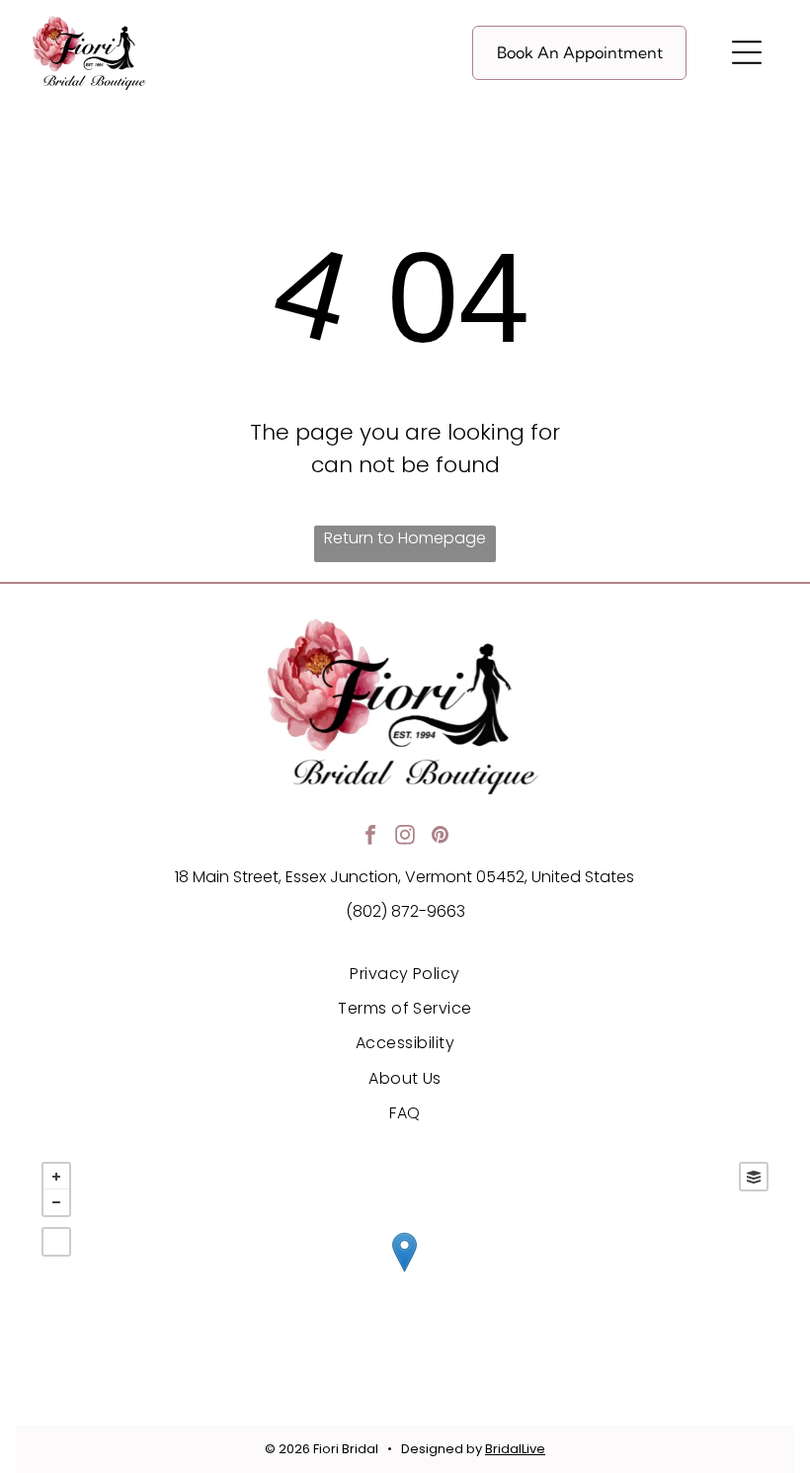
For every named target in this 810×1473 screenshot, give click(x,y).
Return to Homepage (405, 538)
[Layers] (754, 1176)
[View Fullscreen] (56, 1242)
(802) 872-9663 (405, 911)
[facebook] (370, 837)
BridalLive (515, 1448)
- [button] (56, 1202)
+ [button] (56, 1176)
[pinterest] (439, 837)
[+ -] (404, 1272)
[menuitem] (404, 972)
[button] (747, 52)
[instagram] (405, 837)
